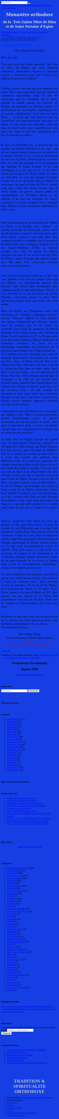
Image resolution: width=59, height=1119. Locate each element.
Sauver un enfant (29, 32)
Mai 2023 (11, 760)
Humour (10, 977)
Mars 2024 (12, 734)
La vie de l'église (14, 891)
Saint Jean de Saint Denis (18, 952)
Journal (10, 990)
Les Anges (11, 982)
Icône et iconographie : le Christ (21, 798)
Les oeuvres (12, 947)
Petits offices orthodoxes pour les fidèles (25, 803)
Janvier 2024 (12, 739)
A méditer (11, 898)
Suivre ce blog (20, 5)
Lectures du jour (14, 875)
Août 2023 (12, 752)
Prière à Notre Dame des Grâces (21, 811)
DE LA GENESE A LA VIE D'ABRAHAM (27, 823)
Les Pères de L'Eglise (16, 45)
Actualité (11, 924)
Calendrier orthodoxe (16, 975)
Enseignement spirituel (17, 868)
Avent (9, 944)
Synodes (11, 969)
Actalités (11, 888)
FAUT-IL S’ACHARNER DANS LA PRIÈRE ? (29, 818)
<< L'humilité (7, 37)
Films (9, 916)
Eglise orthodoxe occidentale (20, 1055)
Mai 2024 (11, 729)
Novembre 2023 (14, 744)
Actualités (11, 873)
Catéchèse (11, 893)
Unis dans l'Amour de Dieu (34, 1097)
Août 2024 (12, 721)
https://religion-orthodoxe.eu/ (30, 674)
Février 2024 (12, 737)
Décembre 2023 (14, 742)
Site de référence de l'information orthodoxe (26, 1050)
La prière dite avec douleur (19, 808)
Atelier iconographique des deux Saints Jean (27, 1062)
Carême (10, 957)
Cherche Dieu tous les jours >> (28, 37)
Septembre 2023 (14, 749)
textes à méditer (14, 886)
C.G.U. (10, 1110)
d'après (29, 641)
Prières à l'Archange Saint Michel (22, 800)
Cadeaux (11, 962)
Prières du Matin (14, 939)
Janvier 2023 (12, 770)
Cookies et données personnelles (21, 1113)
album (9, 921)
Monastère (11, 931)
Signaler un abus (14, 1108)
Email (3, 1030)
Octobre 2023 (13, 747)
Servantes (11, 903)
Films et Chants (14, 878)
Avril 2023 (12, 762)
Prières (10, 883)
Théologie (11, 964)
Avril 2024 (12, 732)
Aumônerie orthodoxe (17, 1057)
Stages (10, 954)
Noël (9, 906)
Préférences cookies (16, 1115)
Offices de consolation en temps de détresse (26, 806)
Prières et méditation (16, 942)
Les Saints (11, 914)
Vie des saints (13, 870)
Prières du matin (14, 929)
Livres (10, 926)
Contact (10, 1105)
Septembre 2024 (14, 719)
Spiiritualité (12, 901)
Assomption (12, 972)
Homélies (11, 881)
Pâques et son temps (16, 949)
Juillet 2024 (12, 724)
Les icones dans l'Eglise (17, 911)
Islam (9, 980)
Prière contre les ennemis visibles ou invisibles (28, 821)
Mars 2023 (12, 765)
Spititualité (11, 967)
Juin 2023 (11, 757)
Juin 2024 (11, 726)
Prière (9, 896)
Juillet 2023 (12, 754)
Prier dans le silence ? (11, 32)
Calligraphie (12, 985)
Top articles (12, 1102)
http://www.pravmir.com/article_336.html (29, 645)
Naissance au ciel (14, 959)
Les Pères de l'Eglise (16, 1052)
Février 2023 (12, 767)
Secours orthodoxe (15, 1060)
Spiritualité (12, 919)
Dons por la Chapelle (16, 987)
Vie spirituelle (13, 936)
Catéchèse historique (48, 655)
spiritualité (11, 934)
